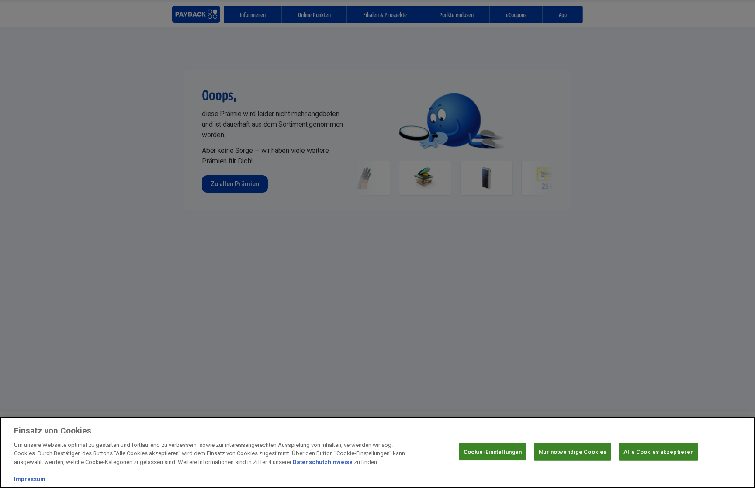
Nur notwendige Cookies (572, 451)
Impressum (29, 479)
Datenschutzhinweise (323, 462)
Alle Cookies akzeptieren (658, 451)
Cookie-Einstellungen (493, 451)
